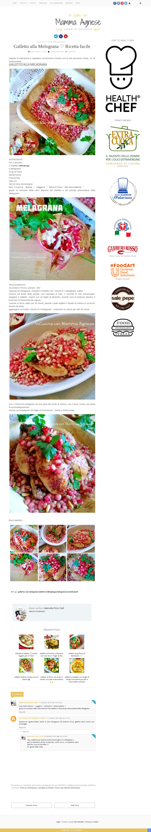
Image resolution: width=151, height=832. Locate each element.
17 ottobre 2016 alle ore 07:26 (50, 702)
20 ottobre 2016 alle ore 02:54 (55, 736)
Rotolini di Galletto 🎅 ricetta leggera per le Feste (26, 654)
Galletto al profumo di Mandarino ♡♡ (77, 654)
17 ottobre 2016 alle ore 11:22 (58, 718)
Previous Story (31, 805)
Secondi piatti (72, 592)
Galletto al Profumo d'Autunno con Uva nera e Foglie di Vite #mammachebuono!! (51, 655)
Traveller (43, 3)
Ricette (33, 3)
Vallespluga (24, 165)
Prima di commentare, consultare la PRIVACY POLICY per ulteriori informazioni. (50, 788)
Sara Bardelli (78, 822)
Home (14, 3)
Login (58, 822)
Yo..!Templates (76, 830)
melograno (61, 592)
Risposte (25, 731)
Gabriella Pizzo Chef (54, 608)
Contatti (23, 3)
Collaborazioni (56, 3)
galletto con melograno (51, 42)
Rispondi (22, 712)
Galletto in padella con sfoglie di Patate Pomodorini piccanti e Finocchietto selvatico (77, 679)
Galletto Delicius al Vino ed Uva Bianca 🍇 (26, 678)
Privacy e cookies (92, 822)
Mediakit (69, 3)
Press (78, 3)
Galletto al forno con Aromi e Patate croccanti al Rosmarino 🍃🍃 (51, 679)
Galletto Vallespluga (47, 592)
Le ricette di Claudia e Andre (32, 718)
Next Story (75, 805)
